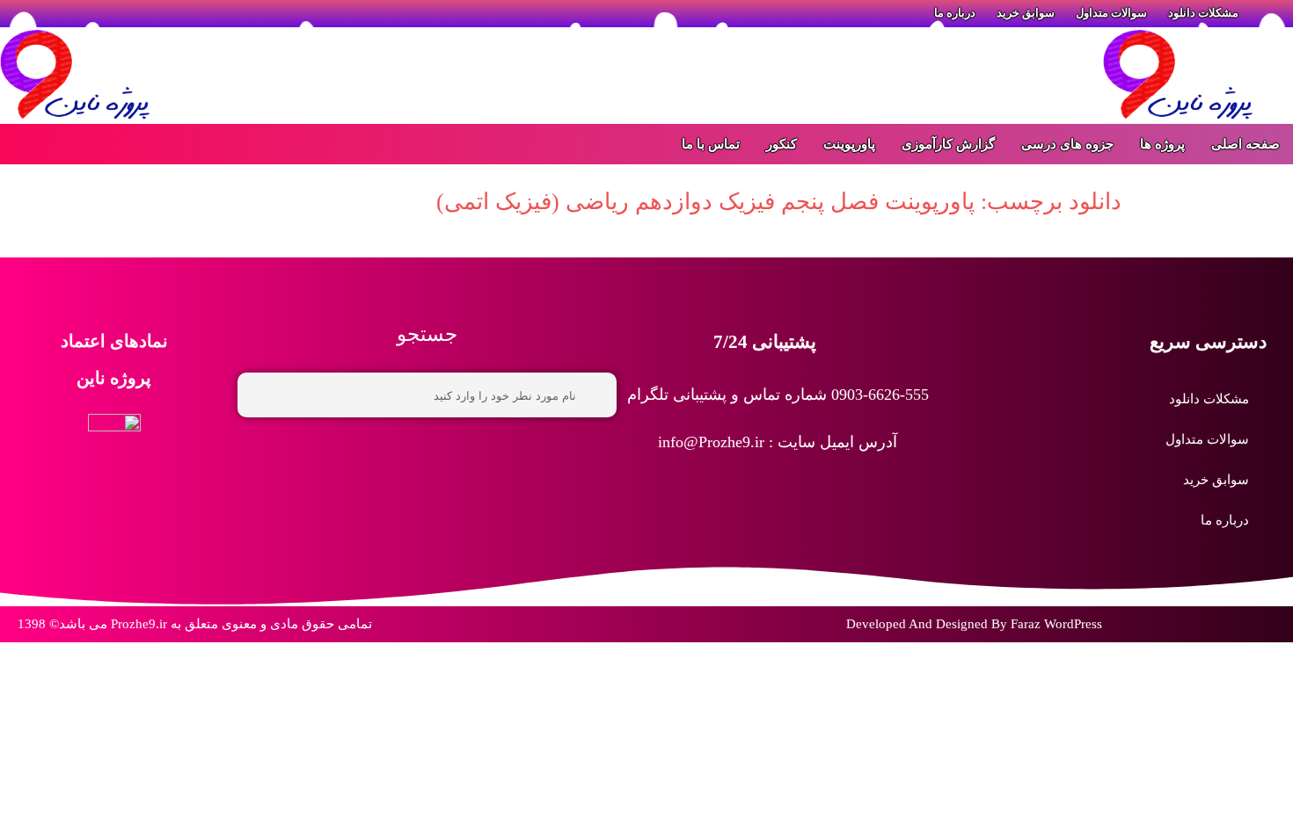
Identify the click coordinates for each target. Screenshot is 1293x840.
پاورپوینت (849, 144)
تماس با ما (711, 144)
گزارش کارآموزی (948, 144)
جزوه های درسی (1067, 144)
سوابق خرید (1216, 480)
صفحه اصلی (1245, 144)
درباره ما (1225, 520)
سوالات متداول (1207, 439)
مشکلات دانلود (1209, 399)
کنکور (781, 144)
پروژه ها (1162, 144)
